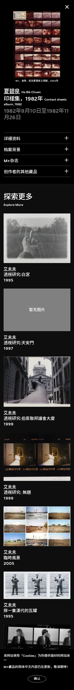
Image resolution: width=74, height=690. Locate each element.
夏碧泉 (12, 91)
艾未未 (10, 269)
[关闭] (67, 7)
